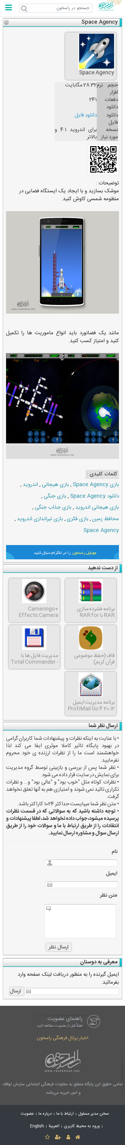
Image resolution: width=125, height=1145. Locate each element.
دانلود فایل (86, 115)
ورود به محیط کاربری (82, 1126)
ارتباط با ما (65, 1113)
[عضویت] (58, 1137)
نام (114, 852)
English (37, 1126)
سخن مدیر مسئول (93, 1113)
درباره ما (45, 1113)
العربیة (54, 1126)
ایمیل (111, 873)
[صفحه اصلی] (78, 1137)
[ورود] (68, 1137)
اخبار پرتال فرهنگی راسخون (62, 1038)
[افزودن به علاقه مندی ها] (47, 1137)
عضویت (27, 1113)
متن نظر (108, 895)
